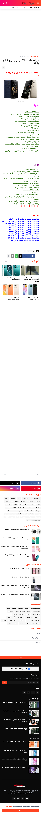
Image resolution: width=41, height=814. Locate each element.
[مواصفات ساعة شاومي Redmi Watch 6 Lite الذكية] (34, 713)
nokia (6, 501)
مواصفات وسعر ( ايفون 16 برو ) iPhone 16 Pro (15, 594)
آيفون (18, 7)
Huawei (13, 498)
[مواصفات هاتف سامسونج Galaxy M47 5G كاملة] (36, 557)
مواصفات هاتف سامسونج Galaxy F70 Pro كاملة (16, 538)
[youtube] (28, 692)
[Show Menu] (38, 2)
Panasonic (11, 511)
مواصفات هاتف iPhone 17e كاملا (19, 568)
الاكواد (15, 614)
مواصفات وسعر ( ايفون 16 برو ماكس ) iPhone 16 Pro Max (15, 586)
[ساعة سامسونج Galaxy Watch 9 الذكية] (36, 531)
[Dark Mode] (7, 2)
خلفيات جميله (36, 611)
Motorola (24, 501)
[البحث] (2, 3)
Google (38, 511)
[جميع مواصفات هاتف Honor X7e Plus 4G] (11, 290)
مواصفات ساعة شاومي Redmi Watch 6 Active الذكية (15, 720)
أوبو (7, 7)
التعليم (21, 623)
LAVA (31, 514)
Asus (21, 505)
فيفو (3, 7)
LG (39, 505)
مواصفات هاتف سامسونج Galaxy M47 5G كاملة (16, 555)
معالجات (4, 620)
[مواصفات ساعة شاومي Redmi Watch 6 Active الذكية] (34, 722)
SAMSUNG (26, 498)
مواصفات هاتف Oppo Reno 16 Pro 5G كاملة (15, 751)
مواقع (38, 623)
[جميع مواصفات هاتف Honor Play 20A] (30, 290)
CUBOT (7, 517)
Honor (38, 501)
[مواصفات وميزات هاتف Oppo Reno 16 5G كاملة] (34, 761)
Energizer (19, 511)
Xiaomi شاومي (35, 498)
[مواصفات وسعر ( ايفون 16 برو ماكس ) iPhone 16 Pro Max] (36, 588)
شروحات (10, 611)
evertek (7, 514)
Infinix (17, 501)
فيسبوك (37, 620)
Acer (12, 517)
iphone (31, 508)
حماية (15, 623)
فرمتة (27, 608)
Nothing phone (35, 520)
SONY (15, 505)
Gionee (38, 514)
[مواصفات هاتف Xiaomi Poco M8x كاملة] (34, 705)
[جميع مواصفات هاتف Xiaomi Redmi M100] (34, 730)
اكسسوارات (13, 620)
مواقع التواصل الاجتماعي (33, 617)
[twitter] (33, 692)
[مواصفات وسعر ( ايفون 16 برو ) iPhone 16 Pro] (36, 596)
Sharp (14, 514)
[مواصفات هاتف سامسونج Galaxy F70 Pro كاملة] (36, 540)
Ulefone (20, 514)
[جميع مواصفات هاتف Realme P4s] (11, 270)
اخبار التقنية (20, 617)
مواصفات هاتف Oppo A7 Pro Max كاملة (15, 742)
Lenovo (27, 505)
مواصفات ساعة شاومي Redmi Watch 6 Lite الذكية (15, 712)
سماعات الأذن (30, 623)
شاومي (12, 7)
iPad (32, 511)
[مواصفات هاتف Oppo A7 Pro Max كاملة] (34, 744)
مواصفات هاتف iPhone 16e (20, 577)
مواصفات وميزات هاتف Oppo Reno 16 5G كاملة (14, 760)
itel (28, 520)
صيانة (10, 623)
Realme (31, 501)
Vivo (19, 498)
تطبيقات (20, 608)
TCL (27, 514)
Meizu (25, 508)
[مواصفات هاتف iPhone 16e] (36, 579)
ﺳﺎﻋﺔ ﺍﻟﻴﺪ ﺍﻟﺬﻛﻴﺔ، (20, 611)
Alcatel (38, 508)
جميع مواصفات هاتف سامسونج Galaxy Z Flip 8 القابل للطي (15, 547)
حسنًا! (20, 810)
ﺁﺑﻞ (14, 617)
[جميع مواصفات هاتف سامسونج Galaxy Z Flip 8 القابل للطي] (36, 548)
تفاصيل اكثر (9, 806)
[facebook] (37, 692)
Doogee (37, 517)
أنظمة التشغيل (36, 614)
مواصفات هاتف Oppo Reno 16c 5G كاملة (14, 767)
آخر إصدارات (21, 620)
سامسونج (24, 7)
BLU (19, 508)
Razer (31, 517)
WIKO (26, 511)
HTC (14, 508)
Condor (8, 508)
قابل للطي (30, 620)
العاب (9, 617)
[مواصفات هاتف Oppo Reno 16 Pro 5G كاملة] (34, 753)
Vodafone (24, 517)
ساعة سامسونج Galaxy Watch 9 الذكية (17, 529)
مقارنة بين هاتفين (24, 614)
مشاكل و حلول (11, 608)
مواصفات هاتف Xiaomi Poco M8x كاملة (15, 702)
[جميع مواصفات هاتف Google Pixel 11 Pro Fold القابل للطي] (30, 270)
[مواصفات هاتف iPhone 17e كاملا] (36, 571)
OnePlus (8, 505)
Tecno (34, 505)
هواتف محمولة (35, 608)
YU (17, 517)
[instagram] (24, 692)
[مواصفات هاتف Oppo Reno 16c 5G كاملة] (34, 770)
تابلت (28, 611)
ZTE (12, 501)
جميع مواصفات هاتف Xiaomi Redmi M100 (16, 729)
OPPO (6, 498)
